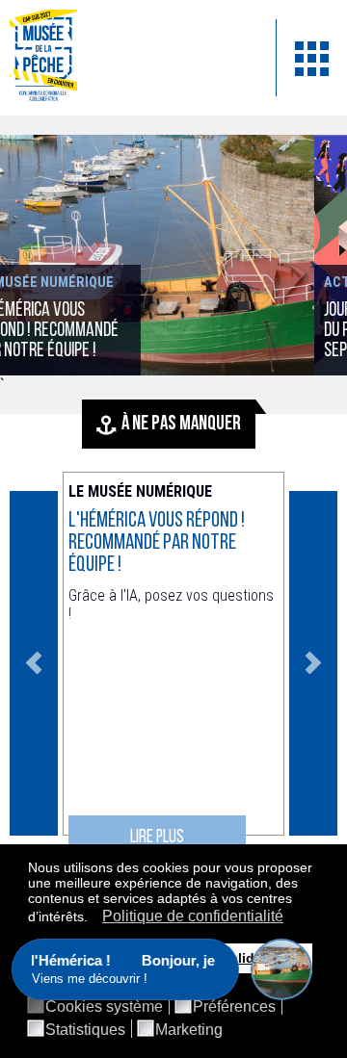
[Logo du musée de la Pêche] (128, 58)
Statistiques (85, 1030)
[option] (173, 663)
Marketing (189, 1030)
